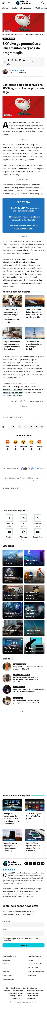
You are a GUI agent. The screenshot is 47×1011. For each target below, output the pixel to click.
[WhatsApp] (23, 534)
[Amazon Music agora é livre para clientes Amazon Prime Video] (35, 835)
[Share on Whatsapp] (16, 60)
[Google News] (37, 534)
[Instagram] (37, 520)
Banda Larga (31, 560)
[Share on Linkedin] (20, 60)
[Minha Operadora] (23, 2)
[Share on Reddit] (24, 60)
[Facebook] (9, 520)
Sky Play (18, 417)
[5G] (13, 558)
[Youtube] (9, 534)
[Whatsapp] (26, 863)
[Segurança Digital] (13, 610)
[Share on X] (12, 60)
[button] (5, 2)
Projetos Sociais (11, 595)
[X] (23, 520)
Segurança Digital (10, 306)
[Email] (8, 64)
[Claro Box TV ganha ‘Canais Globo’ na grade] (35, 805)
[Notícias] (34, 645)
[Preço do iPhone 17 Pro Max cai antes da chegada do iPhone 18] (7, 666)
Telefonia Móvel (33, 630)
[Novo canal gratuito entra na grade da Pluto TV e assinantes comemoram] (7, 689)
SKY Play (14, 188)
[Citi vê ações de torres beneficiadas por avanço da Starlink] (35, 333)
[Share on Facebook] (8, 60)
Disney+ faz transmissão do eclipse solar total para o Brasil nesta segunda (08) (11, 818)
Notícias (29, 648)
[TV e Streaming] (13, 645)
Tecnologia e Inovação (34, 306)
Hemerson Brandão (18, 70)
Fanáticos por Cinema (12, 389)
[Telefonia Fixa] (13, 628)
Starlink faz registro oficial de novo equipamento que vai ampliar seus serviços (25, 679)
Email (5, 929)
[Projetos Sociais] (13, 593)
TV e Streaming (8, 38)
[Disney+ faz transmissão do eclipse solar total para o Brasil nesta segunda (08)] (12, 805)
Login (41, 468)
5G (5, 560)
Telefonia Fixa (10, 630)
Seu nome (6, 921)
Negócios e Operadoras (34, 338)
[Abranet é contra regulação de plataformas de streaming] (12, 835)
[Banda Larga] (34, 558)
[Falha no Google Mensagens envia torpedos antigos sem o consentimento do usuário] (12, 301)
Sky (11, 417)
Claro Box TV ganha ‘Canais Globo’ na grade (34, 816)
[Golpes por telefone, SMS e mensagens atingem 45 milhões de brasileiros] (12, 333)
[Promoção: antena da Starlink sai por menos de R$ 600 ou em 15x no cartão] (35, 301)
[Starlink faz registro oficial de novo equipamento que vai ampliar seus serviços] (7, 678)
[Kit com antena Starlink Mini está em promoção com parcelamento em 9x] (7, 700)
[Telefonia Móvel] (34, 628)
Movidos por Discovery (13, 392)
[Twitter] (38, 863)
